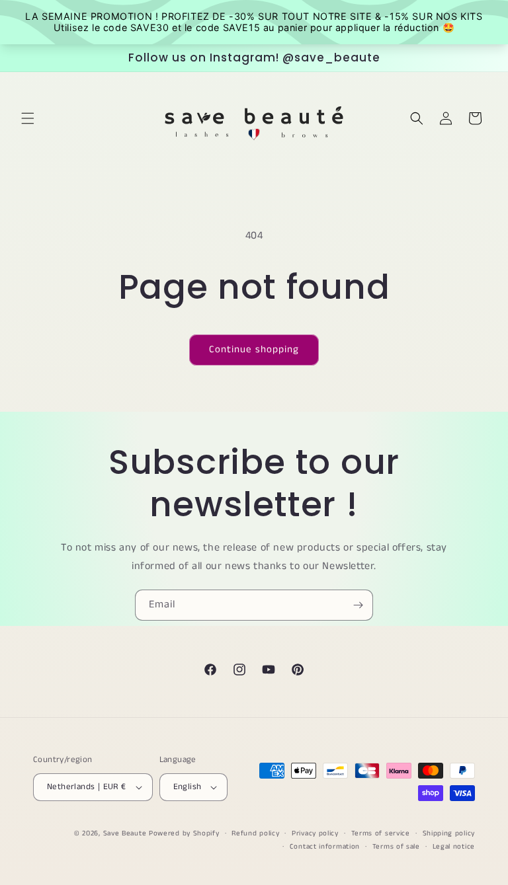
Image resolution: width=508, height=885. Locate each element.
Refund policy (255, 833)
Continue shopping (254, 349)
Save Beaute (125, 833)
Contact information (325, 846)
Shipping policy (449, 833)
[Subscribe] (357, 605)
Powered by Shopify (184, 833)
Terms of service (380, 833)
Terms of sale (396, 846)
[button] (27, 118)
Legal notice (454, 846)
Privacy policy (315, 833)
